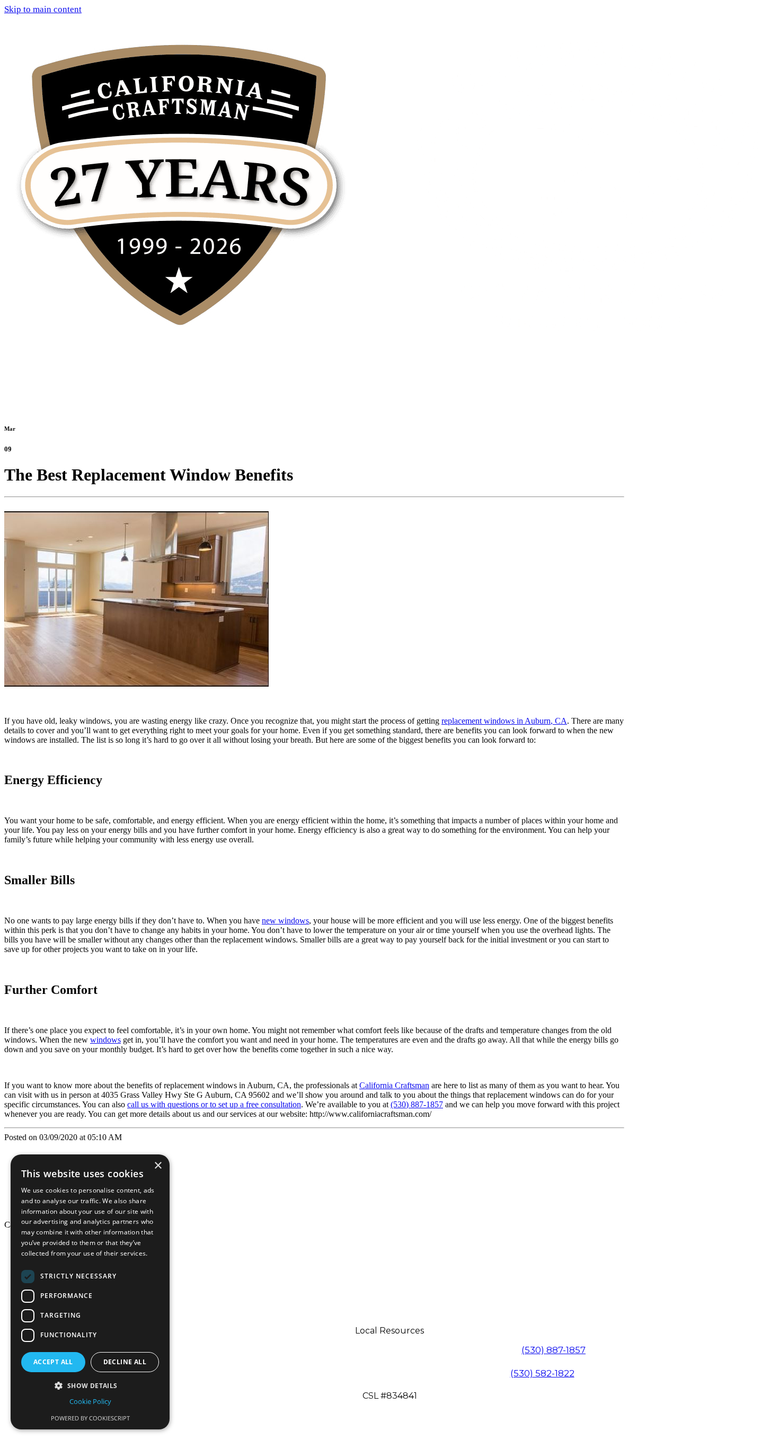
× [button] (158, 1166)
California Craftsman (394, 1085)
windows (105, 1039)
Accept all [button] (53, 1361)
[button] (90, 1385)
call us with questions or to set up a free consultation (214, 1104)
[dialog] (90, 1291)
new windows (285, 920)
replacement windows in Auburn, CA (504, 720)
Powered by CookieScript (90, 1418)
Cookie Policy (90, 1401)
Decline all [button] (124, 1361)
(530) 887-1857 (417, 1104)
